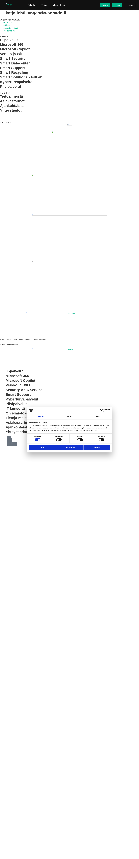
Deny (42, 447)
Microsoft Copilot (15, 49)
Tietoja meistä (18, 418)
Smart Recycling (14, 72)
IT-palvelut (9, 40)
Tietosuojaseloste (40, 340)
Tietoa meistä (11, 96)
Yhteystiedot (59, 5)
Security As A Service (24, 390)
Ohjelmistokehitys (21, 413)
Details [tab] (69, 416)
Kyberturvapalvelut (16, 82)
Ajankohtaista (12, 106)
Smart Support (12, 68)
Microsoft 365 (11, 45)
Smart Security (12, 58)
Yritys (44, 5)
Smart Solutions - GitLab (21, 77)
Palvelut (32, 5)
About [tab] (98, 416)
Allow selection (69, 447)
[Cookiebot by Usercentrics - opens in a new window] (101, 410)
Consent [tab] (41, 416)
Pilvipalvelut (10, 87)
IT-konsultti (15, 409)
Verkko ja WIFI (18, 385)
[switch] (59, 439)
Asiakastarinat (12, 101)
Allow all (97, 447)
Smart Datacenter (15, 63)
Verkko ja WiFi (12, 54)
